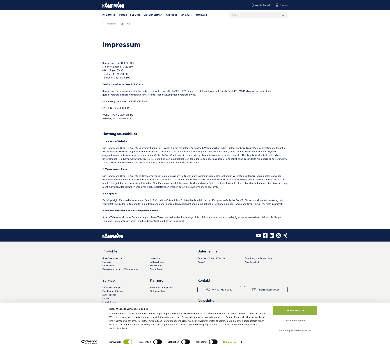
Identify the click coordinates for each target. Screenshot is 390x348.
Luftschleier (108, 265)
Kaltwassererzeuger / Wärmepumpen (120, 269)
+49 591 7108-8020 (222, 289)
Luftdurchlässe (157, 262)
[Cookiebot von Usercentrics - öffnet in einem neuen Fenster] (89, 342)
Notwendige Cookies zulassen (295, 330)
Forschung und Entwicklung (258, 258)
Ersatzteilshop (109, 302)
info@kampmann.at (268, 289)
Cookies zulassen (295, 310)
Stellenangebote (158, 291)
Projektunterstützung (112, 291)
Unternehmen (153, 15)
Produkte (109, 15)
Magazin (187, 15)
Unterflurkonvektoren (112, 258)
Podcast (201, 262)
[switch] (157, 341)
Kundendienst (109, 294)
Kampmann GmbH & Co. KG (211, 258)
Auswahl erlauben (295, 320)
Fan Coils (106, 262)
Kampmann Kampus (111, 287)
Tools (123, 15)
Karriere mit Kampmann (161, 287)
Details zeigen (230, 342)
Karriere (171, 15)
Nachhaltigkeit (252, 262)
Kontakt (201, 15)
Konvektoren (156, 265)
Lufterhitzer (155, 258)
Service (135, 15)
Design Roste (156, 269)
